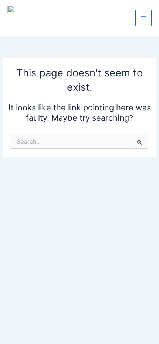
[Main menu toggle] (143, 18)
